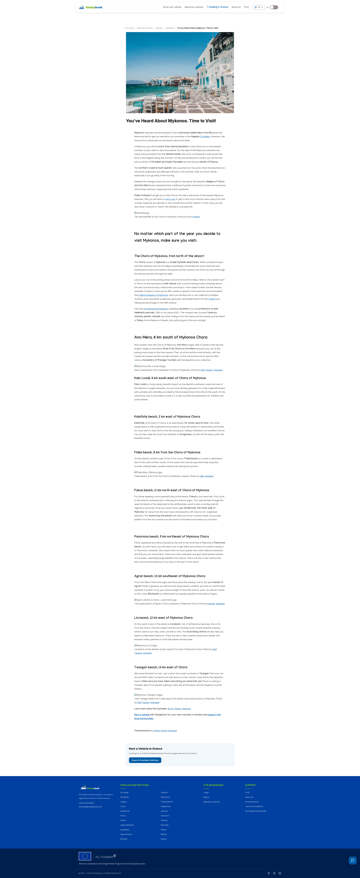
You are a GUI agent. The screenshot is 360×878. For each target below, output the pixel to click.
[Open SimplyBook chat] (353, 860)
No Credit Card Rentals (255, 811)
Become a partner (194, 7)
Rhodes (123, 839)
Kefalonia (124, 811)
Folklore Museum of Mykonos (153, 295)
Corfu (123, 807)
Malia (163, 830)
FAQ (246, 7)
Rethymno (165, 797)
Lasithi (123, 802)
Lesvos (164, 811)
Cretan (212, 299)
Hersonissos (126, 835)
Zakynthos (166, 807)
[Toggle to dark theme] (274, 7)
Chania (164, 793)
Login (206, 793)
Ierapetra (124, 830)
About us (236, 7)
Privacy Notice (251, 802)
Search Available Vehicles (145, 760)
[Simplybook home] (97, 787)
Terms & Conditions (254, 807)
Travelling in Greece (217, 7)
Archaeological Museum (155, 309)
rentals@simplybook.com (90, 807)
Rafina (164, 835)
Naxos (164, 839)
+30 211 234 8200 (86, 803)
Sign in (207, 797)
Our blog (124, 793)
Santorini (165, 816)
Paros (123, 816)
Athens (164, 821)
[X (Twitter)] (274, 874)
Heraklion (124, 797)
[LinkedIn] (279, 874)
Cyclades (205, 137)
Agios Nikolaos (127, 825)
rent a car (170, 199)
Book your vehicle (172, 7)
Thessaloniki (167, 802)
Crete (123, 821)
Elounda (164, 825)
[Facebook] (268, 874)
